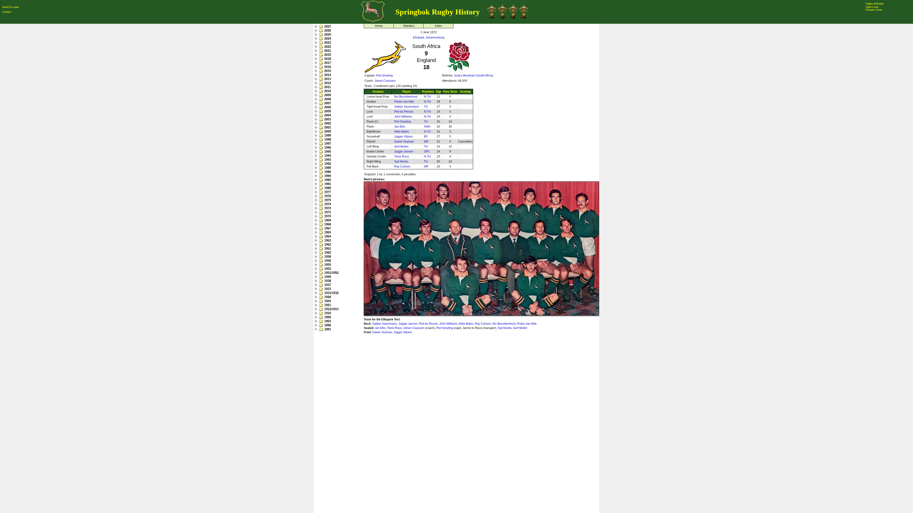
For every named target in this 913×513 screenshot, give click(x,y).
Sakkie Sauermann (406, 106)
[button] (316, 26)
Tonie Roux (401, 156)
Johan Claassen (385, 80)
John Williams (403, 116)
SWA (427, 126)
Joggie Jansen (403, 151)
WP (426, 141)
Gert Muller (401, 146)
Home (379, 26)
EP (426, 136)
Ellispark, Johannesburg (428, 37)
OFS (427, 151)
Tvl (426, 106)
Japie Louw (872, 6)
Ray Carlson (402, 166)
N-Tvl (427, 96)
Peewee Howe (873, 9)
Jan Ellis (399, 126)
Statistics (408, 26)
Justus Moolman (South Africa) (473, 75)
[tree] (337, 178)
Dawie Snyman (404, 141)
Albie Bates (401, 131)
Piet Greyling (384, 75)
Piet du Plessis (403, 111)
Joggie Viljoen (403, 136)
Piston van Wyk (404, 101)
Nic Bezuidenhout (405, 96)
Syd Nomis (401, 161)
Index (438, 26)
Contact (6, 11)
